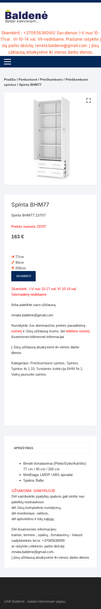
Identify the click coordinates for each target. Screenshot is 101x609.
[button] (88, 100)
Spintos (72, 363)
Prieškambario (51, 79)
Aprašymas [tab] (23, 448)
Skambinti (23, 276)
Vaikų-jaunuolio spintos (28, 374)
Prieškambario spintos (47, 363)
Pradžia (10, 79)
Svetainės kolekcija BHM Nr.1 (59, 369)
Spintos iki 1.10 (23, 369)
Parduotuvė (28, 79)
